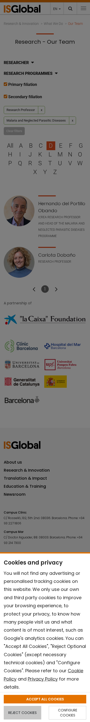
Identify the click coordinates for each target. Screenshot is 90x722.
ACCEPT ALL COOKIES (45, 699)
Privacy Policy (43, 679)
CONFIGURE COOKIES (67, 713)
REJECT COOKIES (22, 712)
